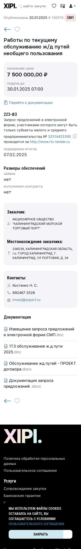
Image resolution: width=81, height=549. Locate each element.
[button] (72, 6)
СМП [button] (70, 18)
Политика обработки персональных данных (34, 461)
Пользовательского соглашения (36, 524)
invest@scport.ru (26, 300)
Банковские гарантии (22, 495)
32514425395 (59, 136)
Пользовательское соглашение (30, 470)
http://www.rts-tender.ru (50, 141)
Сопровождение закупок (25, 488)
